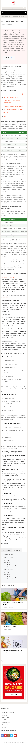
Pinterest (5, 735)
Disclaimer (5, 720)
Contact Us (5, 725)
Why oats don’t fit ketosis (11, 97)
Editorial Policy (6, 717)
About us (4, 715)
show (12, 57)
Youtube (15, 735)
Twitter (11, 735)
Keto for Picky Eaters (9, 626)
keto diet (5, 297)
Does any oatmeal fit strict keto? (13, 106)
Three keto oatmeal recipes (12, 113)
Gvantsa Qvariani (8, 607)
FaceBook (2, 735)
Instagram (8, 735)
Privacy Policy (6, 722)
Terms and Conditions (8, 712)
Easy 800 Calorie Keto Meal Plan (12, 650)
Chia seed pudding (8, 277)
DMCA (4, 727)
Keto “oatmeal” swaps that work (13, 109)
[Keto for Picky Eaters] (14, 618)
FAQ (5, 116)
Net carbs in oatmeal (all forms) (13, 94)
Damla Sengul (9, 24)
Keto (6, 661)
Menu (3, 13)
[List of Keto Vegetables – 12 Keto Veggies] (14, 594)
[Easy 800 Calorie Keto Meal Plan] (14, 641)
